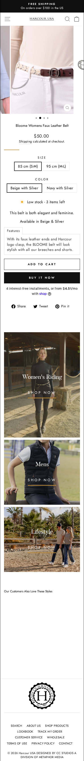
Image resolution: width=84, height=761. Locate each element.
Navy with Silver (60, 188)
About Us (34, 726)
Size (42, 158)
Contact (66, 743)
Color (42, 179)
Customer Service (29, 737)
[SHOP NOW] (42, 472)
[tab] (13, 230)
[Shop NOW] (42, 385)
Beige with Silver (24, 188)
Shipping (25, 141)
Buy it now (42, 278)
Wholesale (56, 737)
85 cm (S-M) (28, 166)
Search (16, 726)
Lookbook (25, 731)
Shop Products (57, 726)
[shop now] (42, 539)
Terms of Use (17, 743)
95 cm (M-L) (56, 166)
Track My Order (50, 731)
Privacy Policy (43, 743)
